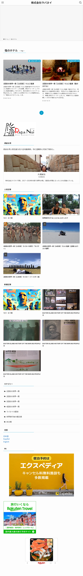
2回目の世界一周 (12, 396)
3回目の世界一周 (12, 401)
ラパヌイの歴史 (12, 411)
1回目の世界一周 (12, 391)
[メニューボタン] (2, 2)
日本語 (6, 436)
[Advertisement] (41, 22)
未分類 (9, 421)
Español (6, 439)
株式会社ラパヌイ (41, 2)
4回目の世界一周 (12, 406)
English (6, 441)
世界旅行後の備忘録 (14, 416)
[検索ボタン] (80, 2)
